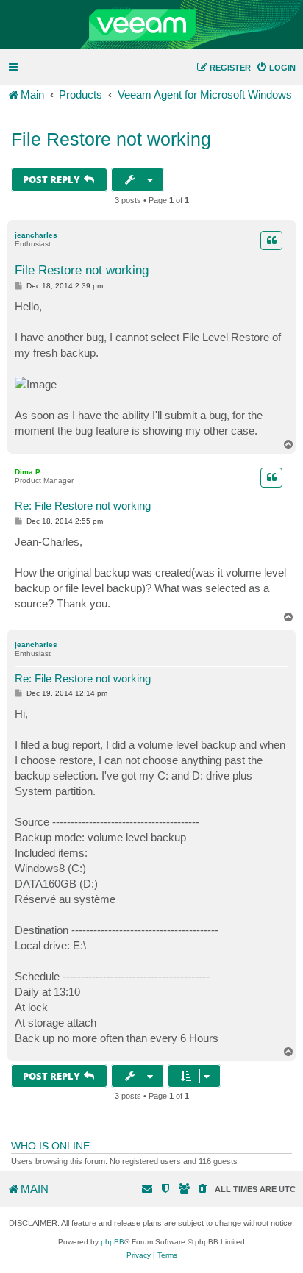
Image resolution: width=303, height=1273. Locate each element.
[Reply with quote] (271, 240)
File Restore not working (111, 139)
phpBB (112, 1242)
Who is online (50, 1146)
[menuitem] (276, 67)
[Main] (151, 25)
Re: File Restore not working (83, 505)
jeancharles (36, 235)
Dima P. (28, 472)
